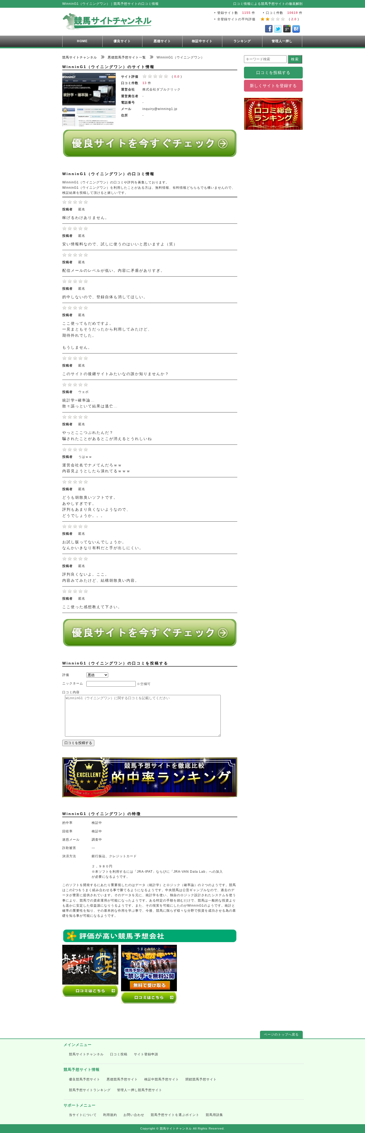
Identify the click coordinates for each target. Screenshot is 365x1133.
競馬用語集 (214, 1115)
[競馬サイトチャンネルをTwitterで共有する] (278, 30)
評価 (65, 675)
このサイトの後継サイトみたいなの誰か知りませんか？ (115, 374)
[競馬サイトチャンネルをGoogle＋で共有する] (287, 30)
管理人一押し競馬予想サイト (139, 1090)
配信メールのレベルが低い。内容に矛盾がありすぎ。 (113, 271)
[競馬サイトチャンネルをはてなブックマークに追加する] (296, 30)
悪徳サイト (162, 41)
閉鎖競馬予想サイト (201, 1079)
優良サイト (122, 41)
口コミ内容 (71, 692)
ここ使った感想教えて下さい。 (92, 607)
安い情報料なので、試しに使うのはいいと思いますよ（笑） (120, 244)
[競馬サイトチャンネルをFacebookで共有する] (269, 30)
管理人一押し (282, 41)
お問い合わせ (133, 1115)
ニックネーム (72, 683)
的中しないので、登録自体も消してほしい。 (105, 297)
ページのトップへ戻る (281, 1034)
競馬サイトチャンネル (86, 1054)
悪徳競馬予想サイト (122, 1079)
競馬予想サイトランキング (90, 1090)
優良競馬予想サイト (84, 1079)
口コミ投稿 (118, 1054)
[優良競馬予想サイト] (149, 155)
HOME (82, 41)
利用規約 (110, 1115)
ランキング (242, 41)
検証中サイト (202, 41)
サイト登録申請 (146, 1054)
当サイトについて (83, 1115)
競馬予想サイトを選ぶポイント (175, 1115)
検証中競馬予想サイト (161, 1079)
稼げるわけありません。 (85, 218)
